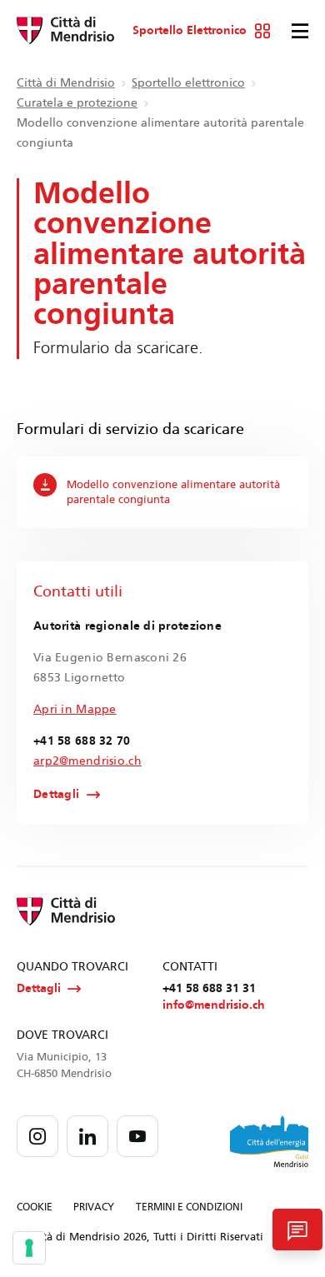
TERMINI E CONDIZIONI (189, 1207)
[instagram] (37, 1136)
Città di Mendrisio (66, 83)
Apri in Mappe (75, 709)
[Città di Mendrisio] (65, 31)
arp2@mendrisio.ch (87, 761)
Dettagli (56, 794)
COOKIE (34, 1207)
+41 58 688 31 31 (209, 988)
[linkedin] (87, 1136)
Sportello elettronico (188, 83)
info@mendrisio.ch (213, 1005)
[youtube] (137, 1136)
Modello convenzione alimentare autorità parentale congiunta (173, 492)
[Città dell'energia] (269, 1141)
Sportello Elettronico (189, 30)
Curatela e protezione (77, 103)
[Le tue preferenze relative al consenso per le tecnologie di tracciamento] (29, 1248)
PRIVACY (93, 1207)
